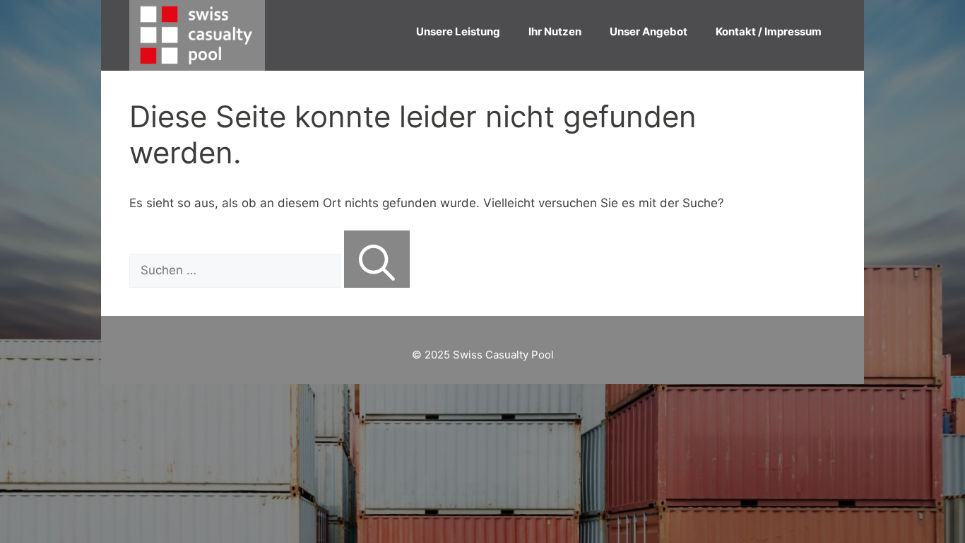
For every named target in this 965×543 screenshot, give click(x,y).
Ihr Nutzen (554, 31)
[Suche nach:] (236, 270)
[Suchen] (377, 259)
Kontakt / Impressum (769, 31)
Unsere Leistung (458, 31)
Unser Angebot (648, 31)
